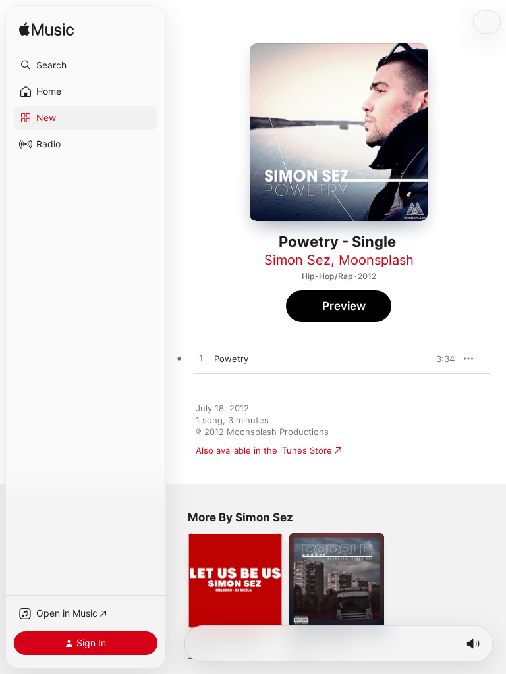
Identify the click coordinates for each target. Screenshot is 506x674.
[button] (85, 65)
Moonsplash (376, 260)
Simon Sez (297, 260)
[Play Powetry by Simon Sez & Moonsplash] (201, 359)
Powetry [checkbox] (231, 358)
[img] (46, 30)
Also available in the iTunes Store (264, 450)
